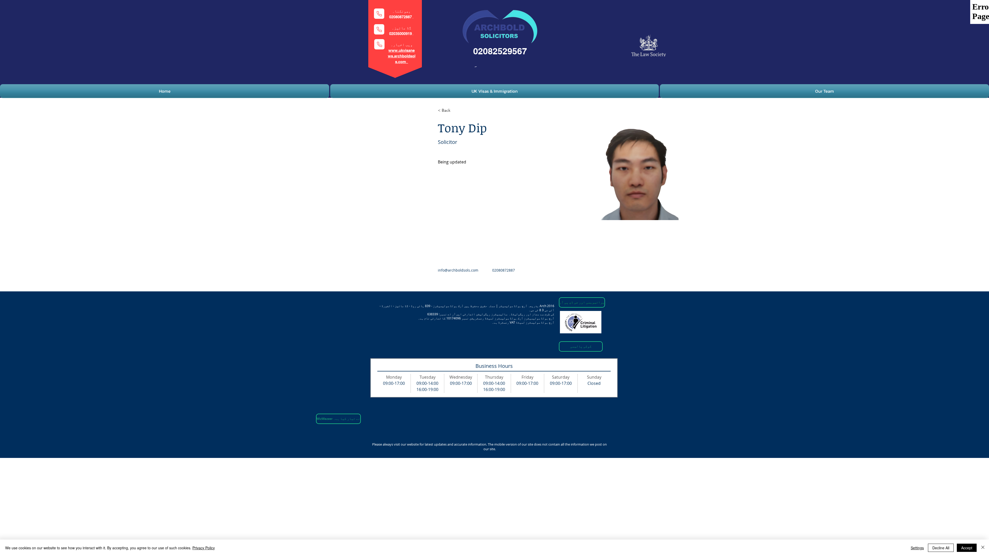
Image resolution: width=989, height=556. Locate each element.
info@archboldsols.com (458, 270)
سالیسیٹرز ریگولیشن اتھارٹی (485, 314)
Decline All (940, 547)
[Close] (983, 548)
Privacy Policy (203, 547)
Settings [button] (917, 547)
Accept (966, 547)
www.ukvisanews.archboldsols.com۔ (401, 56)
